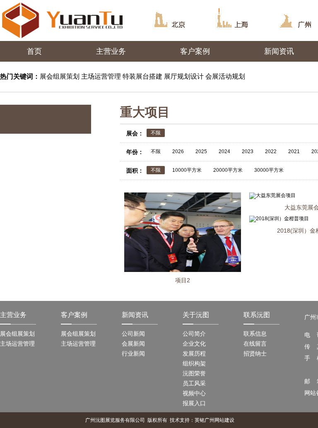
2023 (247, 151)
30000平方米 (269, 170)
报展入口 (194, 403)
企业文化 (194, 343)
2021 (294, 151)
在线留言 (255, 343)
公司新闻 (133, 333)
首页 (34, 51)
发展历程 (194, 353)
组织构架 (194, 363)
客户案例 (195, 51)
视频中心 (194, 393)
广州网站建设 (219, 420)
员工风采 (194, 383)
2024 (224, 151)
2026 (178, 151)
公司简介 (194, 333)
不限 (156, 133)
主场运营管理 (17, 343)
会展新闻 (133, 343)
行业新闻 (133, 353)
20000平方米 (228, 170)
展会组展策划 (17, 333)
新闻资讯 (279, 51)
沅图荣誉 (194, 373)
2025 (201, 151)
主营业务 (111, 51)
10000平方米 (187, 170)
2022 (271, 151)
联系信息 (255, 333)
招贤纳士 (255, 353)
